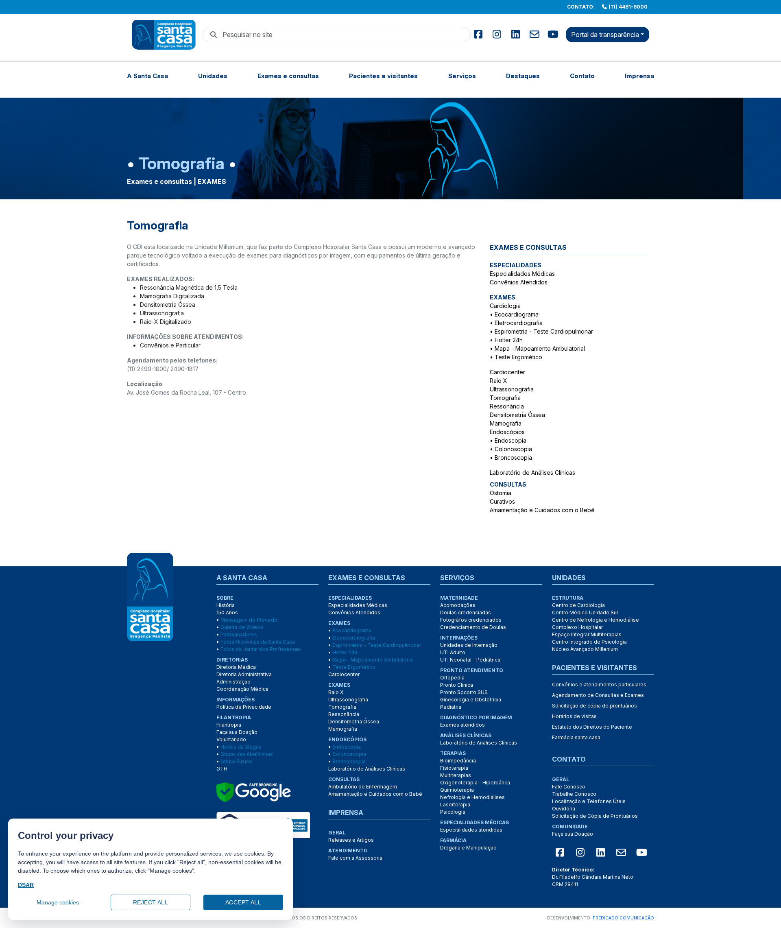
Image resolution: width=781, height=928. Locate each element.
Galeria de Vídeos (241, 627)
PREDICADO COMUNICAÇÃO (623, 918)
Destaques (523, 76)
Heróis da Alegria (241, 747)
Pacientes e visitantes (383, 76)
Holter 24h (509, 339)
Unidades (212, 76)
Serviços (462, 76)
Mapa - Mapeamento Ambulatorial (540, 348)
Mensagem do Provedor (249, 620)
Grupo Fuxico (236, 761)
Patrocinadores (238, 634)
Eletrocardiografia (519, 322)
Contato (582, 76)
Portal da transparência (605, 35)
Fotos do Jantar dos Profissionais (260, 649)
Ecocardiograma (517, 314)
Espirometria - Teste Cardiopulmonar (544, 331)
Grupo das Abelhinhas (246, 754)
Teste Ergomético (518, 357)
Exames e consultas (288, 76)
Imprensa (639, 76)
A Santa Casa (147, 76)
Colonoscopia (513, 448)
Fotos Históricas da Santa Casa (257, 642)
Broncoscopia (513, 457)
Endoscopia (510, 440)
